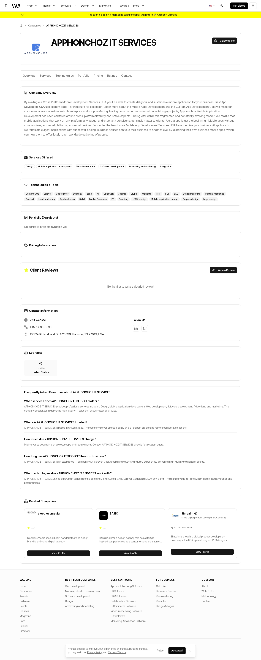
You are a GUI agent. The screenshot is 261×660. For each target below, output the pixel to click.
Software (66, 5)
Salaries (24, 625)
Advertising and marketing (79, 606)
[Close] (190, 650)
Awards (124, 5)
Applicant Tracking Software (126, 586)
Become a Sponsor (166, 591)
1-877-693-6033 (40, 327)
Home (23, 586)
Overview (29, 75)
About (205, 586)
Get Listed (239, 5)
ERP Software (118, 615)
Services (45, 75)
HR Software (117, 591)
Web (30, 5)
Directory (25, 630)
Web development (75, 586)
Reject (160, 650)
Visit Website (227, 40)
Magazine (25, 615)
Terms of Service (117, 652)
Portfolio (83, 75)
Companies (34, 25)
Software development (77, 596)
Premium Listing (164, 596)
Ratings (112, 75)
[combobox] (212, 5)
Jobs (22, 620)
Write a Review (226, 270)
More (136, 5)
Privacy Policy (94, 652)
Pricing (98, 75)
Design (85, 5)
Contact (126, 75)
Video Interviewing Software (126, 611)
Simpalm (187, 513)
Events (23, 606)
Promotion (161, 601)
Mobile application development (82, 591)
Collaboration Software (123, 601)
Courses (24, 611)
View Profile (59, 553)
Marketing (105, 5)
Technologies (64, 75)
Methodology (209, 596)
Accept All (177, 650)
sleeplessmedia (49, 513)
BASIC (114, 513)
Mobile (47, 5)
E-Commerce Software (123, 606)
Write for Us (208, 591)
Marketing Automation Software (128, 620)
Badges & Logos (165, 606)
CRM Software (118, 596)
